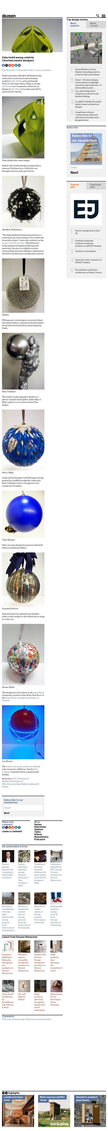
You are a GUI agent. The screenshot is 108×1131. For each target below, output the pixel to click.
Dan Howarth (8, 70)
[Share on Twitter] (6, 65)
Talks (37, 832)
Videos (38, 834)
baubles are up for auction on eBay (22, 766)
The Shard (16, 89)
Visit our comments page (13, 1019)
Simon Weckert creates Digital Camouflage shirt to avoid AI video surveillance (87, 72)
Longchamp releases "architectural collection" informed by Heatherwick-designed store (87, 116)
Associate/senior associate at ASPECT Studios (88, 261)
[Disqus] (32, 1055)
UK (14, 778)
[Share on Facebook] (3, 65)
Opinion (38, 829)
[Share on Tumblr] (19, 65)
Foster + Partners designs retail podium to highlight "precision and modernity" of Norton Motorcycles (88, 84)
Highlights (14, 1093)
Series (38, 824)
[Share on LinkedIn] (16, 65)
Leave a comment (43, 70)
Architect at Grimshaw (85, 251)
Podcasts (39, 839)
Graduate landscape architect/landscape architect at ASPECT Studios (88, 243)
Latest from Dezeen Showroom (19, 937)
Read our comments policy (38, 1019)
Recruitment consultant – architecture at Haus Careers (88, 271)
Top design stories (77, 19)
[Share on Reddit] (13, 65)
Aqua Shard (38, 692)
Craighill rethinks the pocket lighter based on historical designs (88, 104)
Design (5, 787)
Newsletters (41, 837)
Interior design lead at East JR (87, 232)
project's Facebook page (13, 242)
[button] (98, 15)
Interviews (40, 827)
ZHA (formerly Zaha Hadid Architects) (20, 784)
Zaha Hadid (16, 81)
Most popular (74, 24)
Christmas (7, 86)
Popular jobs (74, 185)
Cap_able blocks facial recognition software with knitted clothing (87, 94)
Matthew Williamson (12, 781)
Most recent (94, 24)
